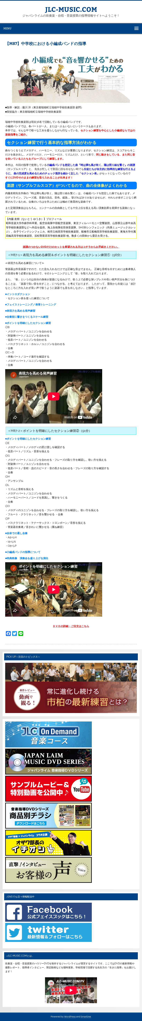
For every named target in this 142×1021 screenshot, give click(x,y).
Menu (7, 28)
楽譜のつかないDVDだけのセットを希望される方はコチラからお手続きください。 (71, 246)
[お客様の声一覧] (48, 882)
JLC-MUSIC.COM (71, 9)
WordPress (70, 1016)
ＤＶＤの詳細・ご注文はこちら (71, 626)
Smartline (86, 1016)
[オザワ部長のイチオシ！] (48, 854)
